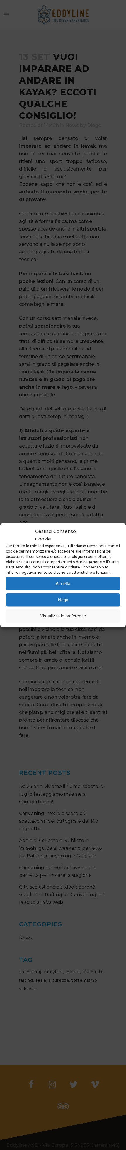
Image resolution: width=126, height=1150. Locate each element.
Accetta (63, 583)
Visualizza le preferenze (63, 615)
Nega (63, 599)
